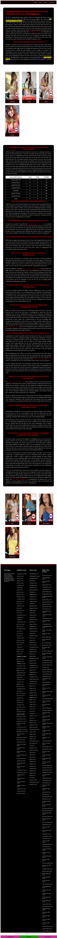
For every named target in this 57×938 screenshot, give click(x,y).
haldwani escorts (33, 683)
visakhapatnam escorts (13, 326)
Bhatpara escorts (20, 670)
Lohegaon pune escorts (22, 729)
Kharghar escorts (20, 610)
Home (35, 2)
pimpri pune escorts (21, 758)
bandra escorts (20, 578)
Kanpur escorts (33, 704)
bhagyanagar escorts (21, 668)
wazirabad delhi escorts (47, 926)
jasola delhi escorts (46, 682)
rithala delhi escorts (46, 833)
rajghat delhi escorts (46, 824)
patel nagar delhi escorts (47, 808)
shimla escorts (33, 759)
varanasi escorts (33, 779)
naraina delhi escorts (46, 780)
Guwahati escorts (33, 681)
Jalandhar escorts (33, 697)
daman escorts (33, 670)
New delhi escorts (33, 743)
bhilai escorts (32, 654)
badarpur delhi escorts (47, 594)
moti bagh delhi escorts (47, 767)
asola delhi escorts (46, 589)
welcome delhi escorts (47, 930)
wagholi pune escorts (21, 788)
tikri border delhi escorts (47, 906)
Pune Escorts (32, 580)
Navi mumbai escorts (34, 741)
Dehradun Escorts (33, 585)
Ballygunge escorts (21, 663)
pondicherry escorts (34, 750)
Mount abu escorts (34, 727)
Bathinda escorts (33, 651)
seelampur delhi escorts (47, 868)
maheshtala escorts (21, 688)
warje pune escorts (21, 793)
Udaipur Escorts (33, 615)
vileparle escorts (20, 649)
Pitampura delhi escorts (47, 810)
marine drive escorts (21, 621)
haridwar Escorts (33, 624)
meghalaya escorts (34, 724)
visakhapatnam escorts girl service (16, 381)
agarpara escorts (20, 659)
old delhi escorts (45, 794)
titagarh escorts (20, 709)
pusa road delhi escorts (47, 822)
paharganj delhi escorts (47, 796)
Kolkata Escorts (33, 599)
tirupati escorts (33, 770)
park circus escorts (21, 693)
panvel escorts (20, 633)
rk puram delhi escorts (47, 836)
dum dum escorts (20, 679)
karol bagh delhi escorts (47, 698)
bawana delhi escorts (46, 599)
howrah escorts (20, 681)
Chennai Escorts (33, 583)
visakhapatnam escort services (35, 224)
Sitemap (40, 933)
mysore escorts (33, 731)
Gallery (45, 2)
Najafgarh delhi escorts (47, 772)
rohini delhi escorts (46, 838)
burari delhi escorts (46, 608)
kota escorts (32, 711)
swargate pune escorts (21, 770)
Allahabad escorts (33, 635)
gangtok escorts (33, 674)
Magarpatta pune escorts (22, 731)
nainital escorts (33, 736)
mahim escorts (20, 617)
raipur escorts (32, 752)
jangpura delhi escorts (47, 674)
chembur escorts (20, 585)
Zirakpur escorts (33, 784)
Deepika (12, 135)
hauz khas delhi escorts (47, 660)
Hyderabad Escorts (34, 589)
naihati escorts (20, 691)
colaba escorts (20, 587)
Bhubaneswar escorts (34, 658)
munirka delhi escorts (47, 770)
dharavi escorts (20, 594)
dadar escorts (20, 589)
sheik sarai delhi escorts (47, 884)
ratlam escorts (33, 757)
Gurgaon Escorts (33, 587)
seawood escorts (20, 642)
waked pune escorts (21, 791)
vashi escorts (19, 647)
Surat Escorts (32, 612)
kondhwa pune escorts (22, 721)
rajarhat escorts (20, 697)
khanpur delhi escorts (47, 708)
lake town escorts (20, 686)
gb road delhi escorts (46, 642)
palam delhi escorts (46, 799)
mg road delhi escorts (47, 749)
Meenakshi (12, 101)
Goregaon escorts (20, 599)
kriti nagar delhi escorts (47, 710)
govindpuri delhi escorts (47, 651)
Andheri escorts (20, 576)
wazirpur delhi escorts (47, 928)
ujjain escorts (32, 775)
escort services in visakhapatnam (31, 268)
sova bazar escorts (21, 707)
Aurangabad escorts (34, 647)
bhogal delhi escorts (46, 604)
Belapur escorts (20, 580)
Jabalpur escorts (33, 692)
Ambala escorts (33, 642)
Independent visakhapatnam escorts (42, 358)
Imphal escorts (33, 688)
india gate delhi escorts (47, 664)
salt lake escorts (20, 700)
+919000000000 (10, 936)
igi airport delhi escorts (47, 662)
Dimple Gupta (12, 556)
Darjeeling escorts (33, 672)
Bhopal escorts (33, 656)
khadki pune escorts (21, 716)
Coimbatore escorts (34, 667)
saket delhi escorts (46, 846)
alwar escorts (32, 640)
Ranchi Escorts (33, 626)
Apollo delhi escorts (46, 584)
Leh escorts (32, 718)
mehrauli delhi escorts (47, 746)
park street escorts (21, 695)
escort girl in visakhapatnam (20, 479)
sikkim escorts (33, 761)
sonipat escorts (33, 766)
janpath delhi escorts (46, 676)
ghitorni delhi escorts (46, 645)
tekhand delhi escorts (46, 904)
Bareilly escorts (33, 649)
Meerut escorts (33, 722)
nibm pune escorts (21, 739)
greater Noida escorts (34, 679)
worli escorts (19, 654)
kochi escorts (32, 708)
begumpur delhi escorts (47, 602)
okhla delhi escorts (46, 792)
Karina (29, 523)
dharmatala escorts (21, 675)
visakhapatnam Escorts (34, 576)
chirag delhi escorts (46, 624)
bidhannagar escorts (21, 672)
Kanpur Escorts (33, 596)
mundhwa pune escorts (22, 737)
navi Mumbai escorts (21, 628)
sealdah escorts (20, 702)
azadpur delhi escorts (46, 591)
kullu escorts (32, 713)
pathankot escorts (33, 747)
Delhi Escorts (32, 621)
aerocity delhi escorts (46, 575)
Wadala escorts (20, 651)
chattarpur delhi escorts (47, 618)
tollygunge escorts (21, 711)
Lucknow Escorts (33, 601)
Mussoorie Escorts (33, 608)
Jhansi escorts (33, 702)
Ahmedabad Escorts (34, 573)
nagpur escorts (33, 734)
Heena (29, 101)
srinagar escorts (33, 768)
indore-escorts (33, 690)
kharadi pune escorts (21, 718)
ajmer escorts (32, 633)
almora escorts (33, 637)
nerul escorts (19, 631)
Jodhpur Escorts (33, 594)
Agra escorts (32, 617)
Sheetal (46, 101)
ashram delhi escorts (46, 587)
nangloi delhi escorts (46, 778)
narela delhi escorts (46, 782)
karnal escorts (33, 706)
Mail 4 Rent (47, 936)
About (40, 2)
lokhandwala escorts (21, 615)
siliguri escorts (33, 763)
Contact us (51, 2)
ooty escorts (32, 745)
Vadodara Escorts (33, 631)
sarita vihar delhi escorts (47, 863)
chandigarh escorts (34, 665)
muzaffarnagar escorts (34, 729)
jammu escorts (33, 699)
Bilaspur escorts (33, 663)
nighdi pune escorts (21, 742)
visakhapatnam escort (35, 31)
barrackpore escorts (21, 665)
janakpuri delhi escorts (47, 671)
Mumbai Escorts (33, 605)
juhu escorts (19, 603)
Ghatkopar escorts (21, 596)
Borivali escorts (20, 583)
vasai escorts (19, 644)
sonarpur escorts (20, 704)
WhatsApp (28, 936)
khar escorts (19, 608)
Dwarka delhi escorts (46, 637)
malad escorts (20, 619)
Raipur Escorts (33, 610)
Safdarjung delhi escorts (47, 844)
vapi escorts (32, 777)
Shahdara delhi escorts (47, 871)
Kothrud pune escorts (21, 727)
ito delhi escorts (45, 667)
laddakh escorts (33, 715)
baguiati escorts (20, 661)
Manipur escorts (33, 720)
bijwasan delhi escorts (47, 606)
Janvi (12, 523)
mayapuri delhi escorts (47, 740)
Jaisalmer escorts (33, 695)
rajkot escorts (32, 754)
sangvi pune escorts (21, 760)
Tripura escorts (33, 773)
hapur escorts (32, 686)
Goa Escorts (32, 603)
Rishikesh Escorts (33, 628)
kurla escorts (19, 612)
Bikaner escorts (33, 660)
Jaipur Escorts (33, 592)
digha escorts (20, 677)
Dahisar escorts (20, 592)
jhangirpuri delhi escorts (47, 669)
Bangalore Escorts (36, 933)
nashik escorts (33, 738)
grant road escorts (21, 601)
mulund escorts (20, 626)
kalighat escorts (20, 684)
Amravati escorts (33, 644)
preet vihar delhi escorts (47, 816)
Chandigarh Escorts (34, 578)
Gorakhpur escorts (34, 676)
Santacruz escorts (20, 640)
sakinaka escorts (20, 637)
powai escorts (20, 635)
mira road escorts (20, 624)
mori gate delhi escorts (47, 765)
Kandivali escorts (20, 605)
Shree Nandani (46, 523)
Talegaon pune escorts (22, 772)
